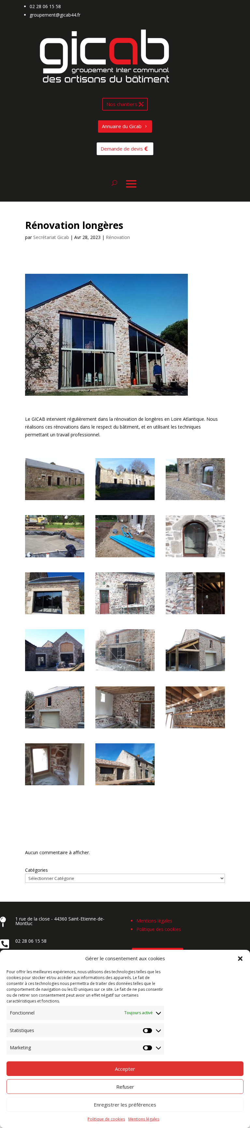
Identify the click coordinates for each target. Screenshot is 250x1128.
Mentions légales (143, 1119)
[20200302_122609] (195, 671)
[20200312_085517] (125, 728)
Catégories (36, 870)
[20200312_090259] (54, 785)
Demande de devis (122, 148)
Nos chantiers (121, 104)
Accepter (125, 1069)
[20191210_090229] (195, 614)
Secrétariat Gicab (51, 237)
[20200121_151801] (54, 671)
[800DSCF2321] (54, 500)
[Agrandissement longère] (54, 614)
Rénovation (118, 237)
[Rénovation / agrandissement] (195, 557)
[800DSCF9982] (125, 500)
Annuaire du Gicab (122, 126)
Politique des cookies (158, 929)
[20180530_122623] (195, 500)
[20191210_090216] (125, 614)
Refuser (125, 1086)
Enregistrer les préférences (125, 1104)
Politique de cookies (106, 1119)
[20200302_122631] (54, 728)
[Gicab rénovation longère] (125, 785)
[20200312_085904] (195, 728)
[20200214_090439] (125, 671)
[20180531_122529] (125, 557)
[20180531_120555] (54, 557)
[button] (240, 958)
